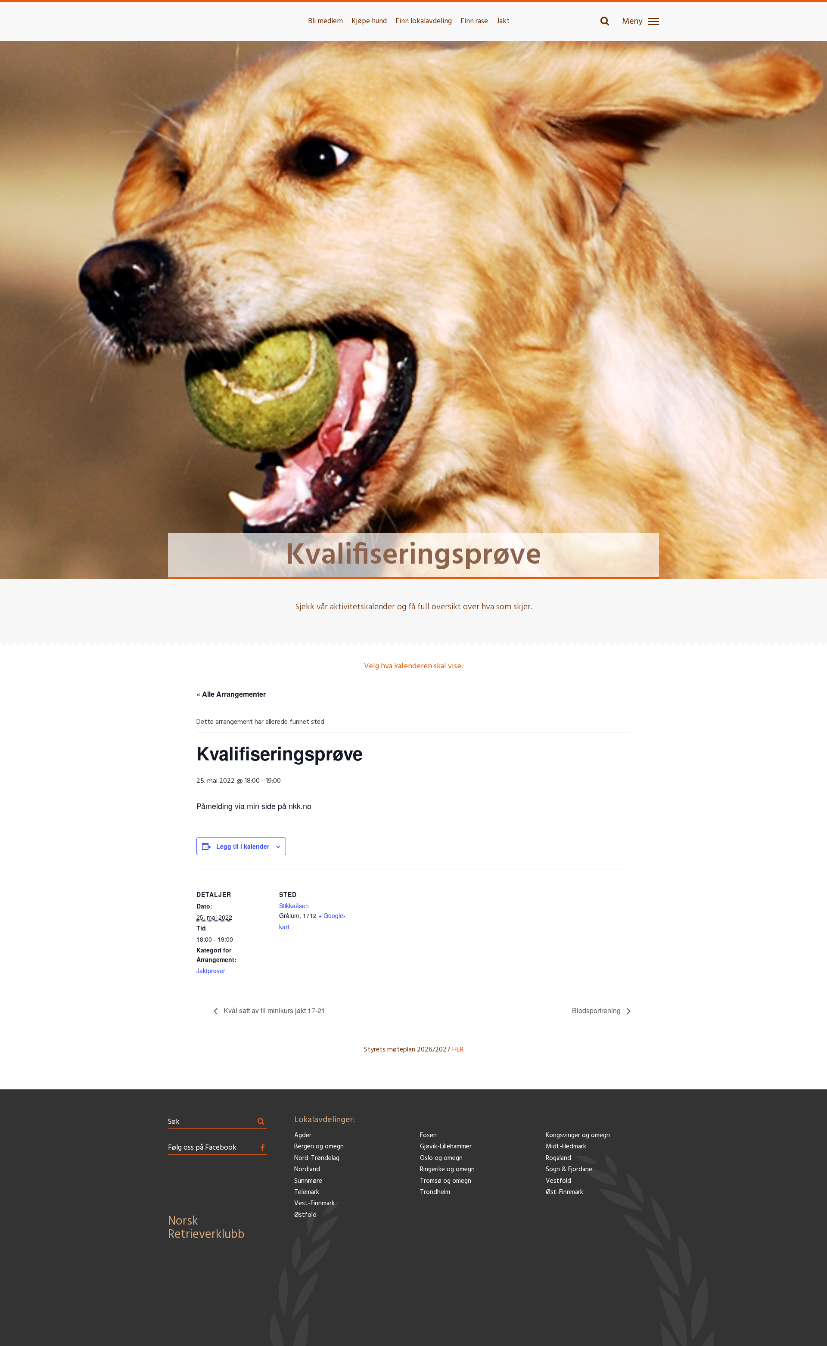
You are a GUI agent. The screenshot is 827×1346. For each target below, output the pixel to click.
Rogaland (558, 1158)
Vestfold (558, 1181)
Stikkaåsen (294, 905)
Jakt (503, 21)
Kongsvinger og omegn (578, 1135)
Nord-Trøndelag (316, 1158)
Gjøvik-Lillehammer (446, 1146)
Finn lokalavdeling (423, 21)
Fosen (428, 1135)
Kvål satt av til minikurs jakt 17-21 (273, 1010)
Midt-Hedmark (566, 1146)
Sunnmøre (308, 1181)
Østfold (305, 1215)
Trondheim (435, 1192)
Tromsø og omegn (445, 1181)
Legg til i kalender (242, 846)
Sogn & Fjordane (569, 1169)
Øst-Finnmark (564, 1192)
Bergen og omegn (319, 1146)
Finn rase (474, 21)
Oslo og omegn (441, 1158)
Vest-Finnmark (314, 1203)
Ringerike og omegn (447, 1169)
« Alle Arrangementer (231, 694)
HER (457, 1049)
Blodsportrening (597, 1010)
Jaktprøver (210, 970)
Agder (302, 1135)
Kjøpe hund (369, 21)
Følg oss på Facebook (202, 1148)
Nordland (307, 1169)
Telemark (306, 1192)
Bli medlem (325, 21)
